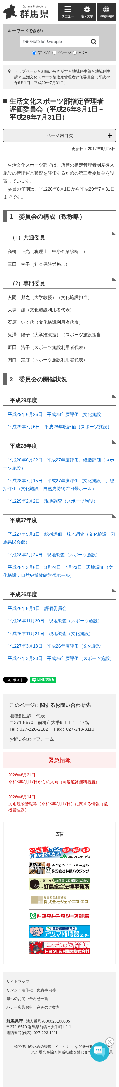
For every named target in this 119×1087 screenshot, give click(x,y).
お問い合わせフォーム (32, 739)
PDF (82, 52)
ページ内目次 (59, 135)
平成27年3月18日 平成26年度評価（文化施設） (56, 646)
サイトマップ (17, 981)
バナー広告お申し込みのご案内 (33, 1007)
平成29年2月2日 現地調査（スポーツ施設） (53, 501)
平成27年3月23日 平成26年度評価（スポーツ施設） (61, 658)
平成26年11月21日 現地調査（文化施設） (50, 633)
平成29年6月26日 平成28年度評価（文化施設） (56, 414)
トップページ (25, 71)
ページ (64, 52)
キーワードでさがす (26, 31)
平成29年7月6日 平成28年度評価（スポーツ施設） (60, 426)
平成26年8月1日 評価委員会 (37, 608)
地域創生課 (21, 715)
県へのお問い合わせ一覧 (27, 998)
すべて (44, 52)
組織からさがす (54, 71)
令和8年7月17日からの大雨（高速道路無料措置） (54, 781)
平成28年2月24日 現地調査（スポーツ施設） (54, 554)
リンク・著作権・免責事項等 (31, 990)
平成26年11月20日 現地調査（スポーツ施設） (55, 620)
